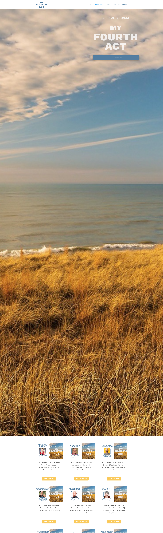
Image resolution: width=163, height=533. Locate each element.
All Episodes (98, 5)
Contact (108, 5)
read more (49, 479)
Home (90, 5)
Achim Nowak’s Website (120, 5)
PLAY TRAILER (116, 58)
